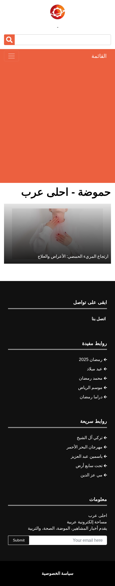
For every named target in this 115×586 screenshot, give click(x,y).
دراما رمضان (91, 397)
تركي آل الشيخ (89, 437)
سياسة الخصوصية (57, 573)
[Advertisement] (57, 122)
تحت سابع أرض (89, 465)
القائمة (99, 56)
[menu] (11, 56)
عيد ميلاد (94, 369)
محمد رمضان (90, 378)
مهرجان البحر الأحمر (84, 447)
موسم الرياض (90, 387)
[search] (9, 39)
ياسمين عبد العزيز (86, 456)
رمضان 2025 (90, 359)
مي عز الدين (91, 475)
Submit (19, 540)
